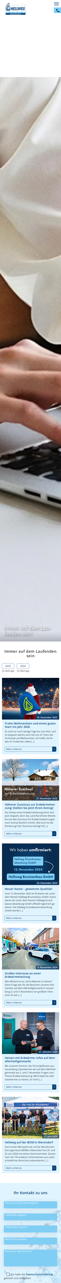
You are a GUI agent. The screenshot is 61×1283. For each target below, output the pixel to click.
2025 (8, 666)
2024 (23, 666)
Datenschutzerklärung (39, 1274)
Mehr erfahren (14, 749)
